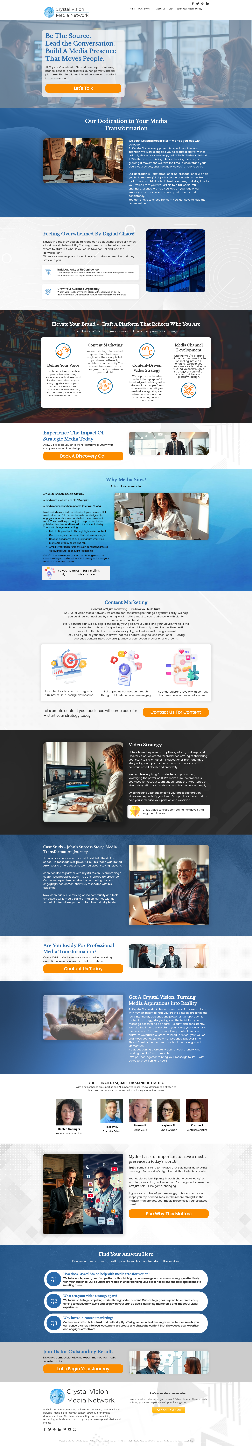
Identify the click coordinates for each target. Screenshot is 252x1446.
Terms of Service (174, 1441)
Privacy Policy (187, 1441)
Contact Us (161, 1441)
